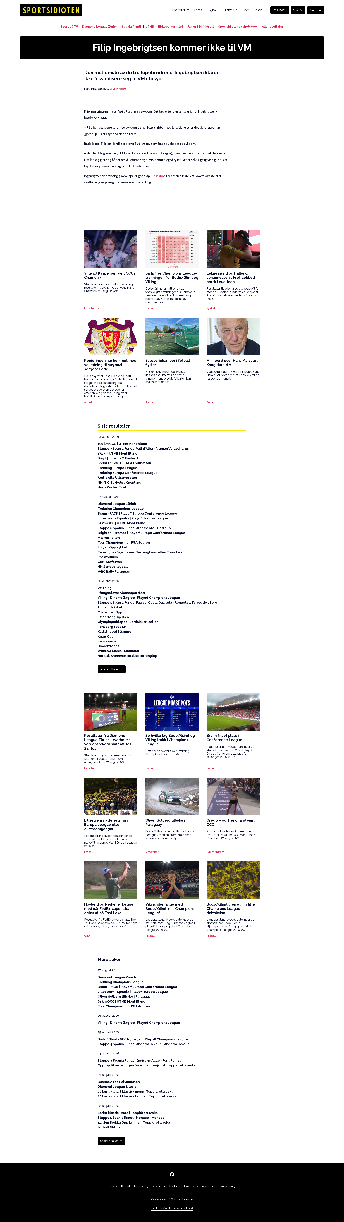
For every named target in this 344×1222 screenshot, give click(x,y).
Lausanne (158, 176)
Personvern (158, 1186)
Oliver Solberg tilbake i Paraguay (124, 996)
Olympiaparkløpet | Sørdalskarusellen (128, 622)
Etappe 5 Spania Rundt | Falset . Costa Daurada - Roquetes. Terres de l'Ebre (157, 602)
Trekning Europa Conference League (127, 473)
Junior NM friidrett (200, 26)
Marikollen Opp (110, 612)
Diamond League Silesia (117, 1087)
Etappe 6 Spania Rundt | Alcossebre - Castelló (134, 528)
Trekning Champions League (121, 508)
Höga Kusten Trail (112, 487)
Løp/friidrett (180, 10)
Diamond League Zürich (100, 26)
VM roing (105, 588)
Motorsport (152, 852)
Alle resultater (272, 26)
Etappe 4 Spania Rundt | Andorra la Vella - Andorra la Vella (144, 1044)
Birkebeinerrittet (170, 26)
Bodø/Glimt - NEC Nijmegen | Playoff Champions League (143, 1039)
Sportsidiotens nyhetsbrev (238, 26)
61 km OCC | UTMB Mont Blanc (121, 523)
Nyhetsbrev (199, 1186)
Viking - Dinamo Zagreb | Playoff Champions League (139, 598)
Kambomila (107, 641)
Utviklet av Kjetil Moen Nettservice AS (172, 1208)
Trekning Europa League (117, 468)
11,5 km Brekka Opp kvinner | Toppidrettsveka (134, 1122)
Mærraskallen (109, 538)
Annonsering (140, 1186)
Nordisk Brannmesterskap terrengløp (127, 656)
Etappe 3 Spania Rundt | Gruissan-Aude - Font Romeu (139, 1060)
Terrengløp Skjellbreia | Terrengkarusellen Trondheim (141, 552)
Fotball (199, 10)
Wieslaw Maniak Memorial (118, 651)
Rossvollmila (108, 557)
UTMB (149, 26)
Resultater (279, 10)
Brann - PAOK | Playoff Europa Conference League (137, 513)
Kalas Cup (106, 636)
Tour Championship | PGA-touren (124, 542)
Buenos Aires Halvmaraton (119, 1082)
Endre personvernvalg (222, 1186)
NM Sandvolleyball (113, 567)
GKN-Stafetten (110, 562)
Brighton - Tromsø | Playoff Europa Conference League (141, 533)
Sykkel (213, 10)
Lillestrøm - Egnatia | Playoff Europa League (133, 518)
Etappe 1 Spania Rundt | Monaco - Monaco (131, 1118)
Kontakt (125, 1186)
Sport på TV (69, 26)
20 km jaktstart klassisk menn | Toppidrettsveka (135, 1091)
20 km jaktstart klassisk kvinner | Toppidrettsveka (137, 1096)
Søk (295, 10)
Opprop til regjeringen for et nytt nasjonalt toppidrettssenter (147, 1065)
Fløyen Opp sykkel (112, 547)
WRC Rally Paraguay (114, 571)
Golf (246, 10)
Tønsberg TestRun (112, 627)
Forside (113, 1186)
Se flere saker (109, 1141)
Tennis (258, 10)
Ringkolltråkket (110, 607)
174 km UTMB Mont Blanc (117, 453)
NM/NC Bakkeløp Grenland (119, 482)
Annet (88, 402)
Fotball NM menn (111, 1127)
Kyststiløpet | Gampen (115, 631)
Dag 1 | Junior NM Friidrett (118, 458)
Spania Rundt (131, 26)
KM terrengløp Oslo (113, 617)
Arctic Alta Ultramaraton (117, 477)
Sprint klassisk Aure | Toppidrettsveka (128, 1113)
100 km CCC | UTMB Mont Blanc (122, 444)
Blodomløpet (108, 646)
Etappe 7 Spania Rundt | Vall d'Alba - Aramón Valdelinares (143, 448)
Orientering (230, 10)
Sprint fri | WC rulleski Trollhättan (124, 463)
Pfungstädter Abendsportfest (121, 593)
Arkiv (186, 1186)
